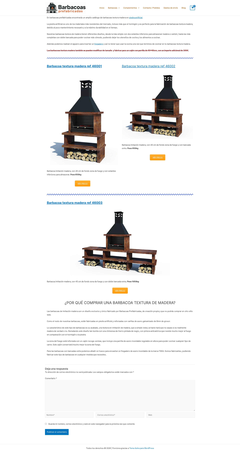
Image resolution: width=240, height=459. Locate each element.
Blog (184, 8)
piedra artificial (135, 17)
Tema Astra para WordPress (141, 448)
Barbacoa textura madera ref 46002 (148, 66)
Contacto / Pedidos (151, 8)
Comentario (51, 378)
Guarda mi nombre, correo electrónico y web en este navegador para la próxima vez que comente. (91, 424)
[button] (118, 8)
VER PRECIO (83, 183)
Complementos (130, 8)
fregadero (98, 44)
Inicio (102, 8)
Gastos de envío (171, 8)
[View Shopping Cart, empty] (192, 8)
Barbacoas (112, 8)
